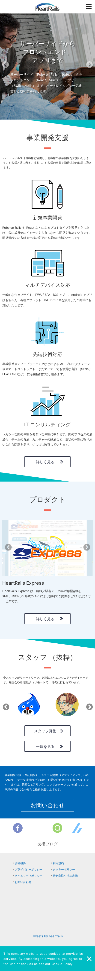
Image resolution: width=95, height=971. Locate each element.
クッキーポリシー (64, 869)
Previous (5, 705)
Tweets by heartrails (47, 936)
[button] (7, 66)
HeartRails (47, 7)
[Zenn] (77, 828)
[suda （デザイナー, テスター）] (67, 704)
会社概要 (20, 863)
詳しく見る (45, 461)
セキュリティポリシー (28, 875)
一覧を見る (45, 746)
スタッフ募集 (45, 731)
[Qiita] (57, 828)
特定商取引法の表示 (65, 875)
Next (88, 705)
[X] (37, 828)
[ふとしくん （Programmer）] (28, 704)
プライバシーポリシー (28, 869)
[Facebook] (18, 828)
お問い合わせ (47, 805)
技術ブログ (47, 843)
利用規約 (58, 863)
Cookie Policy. (63, 964)
